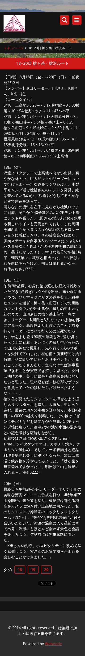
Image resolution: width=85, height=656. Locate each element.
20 (46, 569)
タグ (7, 569)
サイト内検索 (64, 20)
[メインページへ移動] (44, 25)
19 (33, 569)
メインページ (13, 48)
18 (20, 569)
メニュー (76, 20)
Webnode (53, 643)
